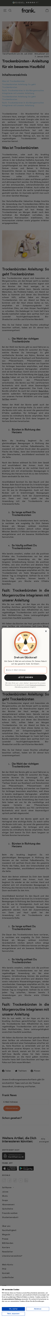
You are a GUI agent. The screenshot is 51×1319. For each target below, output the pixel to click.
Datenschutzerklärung (37, 685)
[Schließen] (46, 631)
